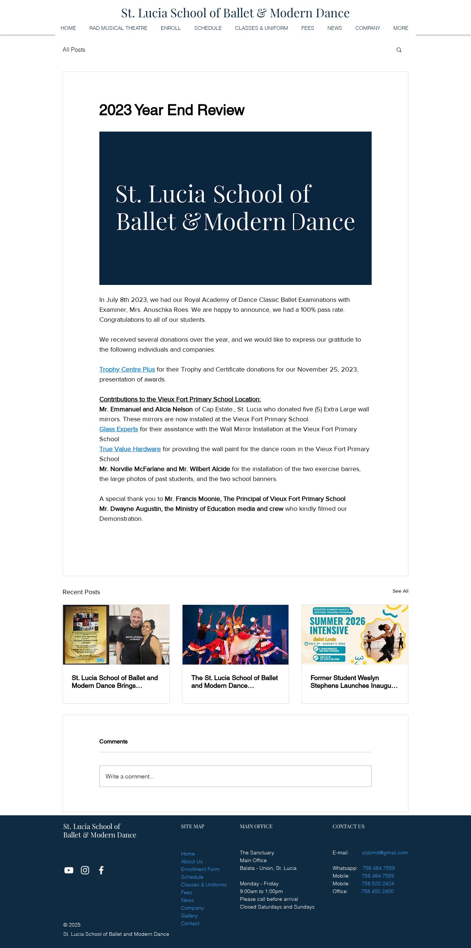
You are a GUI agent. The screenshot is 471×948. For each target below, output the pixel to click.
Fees (186, 892)
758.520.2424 (378, 883)
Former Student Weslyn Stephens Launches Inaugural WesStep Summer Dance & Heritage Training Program (355, 681)
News (187, 900)
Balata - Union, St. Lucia (268, 868)
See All (400, 591)
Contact (190, 923)
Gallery (189, 915)
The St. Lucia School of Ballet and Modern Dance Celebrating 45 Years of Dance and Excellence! (234, 681)
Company (192, 908)
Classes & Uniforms (204, 884)
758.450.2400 (377, 891)
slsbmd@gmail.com (385, 852)
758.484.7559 (378, 868)
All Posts (74, 49)
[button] (399, 49)
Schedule (192, 877)
